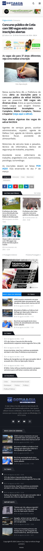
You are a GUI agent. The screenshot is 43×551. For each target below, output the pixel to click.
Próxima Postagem (32, 255)
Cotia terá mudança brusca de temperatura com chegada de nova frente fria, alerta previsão (26, 530)
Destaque (7, 385)
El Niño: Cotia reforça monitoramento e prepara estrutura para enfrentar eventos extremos (22, 369)
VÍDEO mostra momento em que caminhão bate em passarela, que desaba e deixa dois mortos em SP (27, 301)
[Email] (31, 186)
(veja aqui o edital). (23, 114)
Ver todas (37, 193)
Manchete (30, 177)
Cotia (22, 177)
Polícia (17, 385)
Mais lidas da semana (12, 294)
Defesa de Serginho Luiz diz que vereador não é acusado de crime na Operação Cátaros (22, 360)
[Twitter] (10, 186)
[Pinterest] (15, 186)
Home (21, 547)
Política (25, 385)
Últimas (31, 294)
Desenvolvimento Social (20, 382)
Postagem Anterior (10, 255)
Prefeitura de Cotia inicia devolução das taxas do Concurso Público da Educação (10, 214)
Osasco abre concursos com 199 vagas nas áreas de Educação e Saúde (11, 241)
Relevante (6, 180)
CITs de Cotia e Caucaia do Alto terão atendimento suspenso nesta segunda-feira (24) (22, 342)
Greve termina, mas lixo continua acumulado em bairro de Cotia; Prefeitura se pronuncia (21, 351)
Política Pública (9, 389)
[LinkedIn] (26, 186)
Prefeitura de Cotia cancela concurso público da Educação (30, 213)
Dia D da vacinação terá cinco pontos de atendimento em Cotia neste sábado (26, 323)
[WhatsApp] (21, 186)
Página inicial (7, 20)
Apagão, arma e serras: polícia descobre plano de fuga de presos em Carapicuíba (27, 520)
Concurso (16, 20)
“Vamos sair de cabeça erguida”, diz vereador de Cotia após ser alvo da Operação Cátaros (26, 509)
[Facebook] (4, 186)
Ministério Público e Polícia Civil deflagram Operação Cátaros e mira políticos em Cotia (26, 312)
